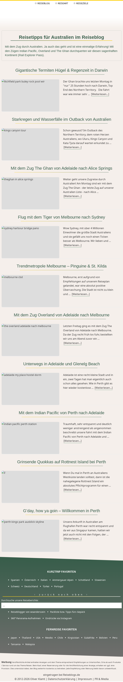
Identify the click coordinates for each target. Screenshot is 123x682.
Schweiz (15, 586)
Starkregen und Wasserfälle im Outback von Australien (61, 119)
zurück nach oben (60, 594)
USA (38, 637)
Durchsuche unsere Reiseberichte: (19, 600)
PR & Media (102, 679)
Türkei (46, 586)
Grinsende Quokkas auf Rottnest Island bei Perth (61, 462)
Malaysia (30, 644)
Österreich (30, 579)
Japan (14, 637)
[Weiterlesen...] (100, 94)
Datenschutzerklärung (61, 679)
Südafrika (89, 637)
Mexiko (49, 637)
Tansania (15, 644)
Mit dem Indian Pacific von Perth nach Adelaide (61, 413)
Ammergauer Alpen (63, 579)
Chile (60, 637)
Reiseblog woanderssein (61, 9)
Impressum (85, 679)
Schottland (84, 579)
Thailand (26, 637)
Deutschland (31, 586)
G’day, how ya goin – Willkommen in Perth (61, 510)
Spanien (15, 579)
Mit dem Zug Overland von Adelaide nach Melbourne (61, 315)
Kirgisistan (73, 637)
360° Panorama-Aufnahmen (26, 618)
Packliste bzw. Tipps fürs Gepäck (67, 611)
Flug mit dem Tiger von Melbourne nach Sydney (61, 217)
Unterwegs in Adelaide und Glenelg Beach (61, 364)
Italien (44, 579)
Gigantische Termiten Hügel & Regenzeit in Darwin (61, 70)
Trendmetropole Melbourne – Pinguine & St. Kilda (62, 266)
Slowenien (100, 579)
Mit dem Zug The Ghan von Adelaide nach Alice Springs (61, 168)
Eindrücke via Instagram (58, 618)
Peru (114, 637)
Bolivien (103, 637)
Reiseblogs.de (71, 675)
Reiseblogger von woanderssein (28, 611)
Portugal (58, 586)
